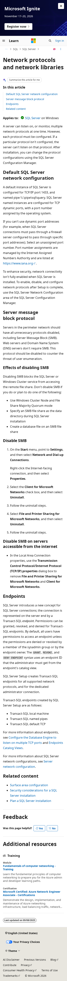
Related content (16, 109)
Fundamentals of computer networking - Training (29, 867)
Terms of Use (50, 970)
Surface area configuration (29, 785)
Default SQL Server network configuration (32, 94)
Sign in (59, 40)
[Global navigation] (3, 40)
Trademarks (10, 975)
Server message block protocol (25, 99)
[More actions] (61, 49)
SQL (15, 49)
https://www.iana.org (18, 263)
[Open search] (50, 40)
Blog (53, 959)
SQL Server (29, 49)
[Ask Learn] (54, 49)
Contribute (9, 965)
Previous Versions (35, 959)
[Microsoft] (33, 40)
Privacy (25, 965)
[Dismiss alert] (61, 6)
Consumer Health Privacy (18, 970)
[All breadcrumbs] (6, 49)
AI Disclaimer (11, 959)
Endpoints (12, 104)
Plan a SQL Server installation (30, 801)
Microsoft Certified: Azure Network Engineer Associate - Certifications (31, 893)
